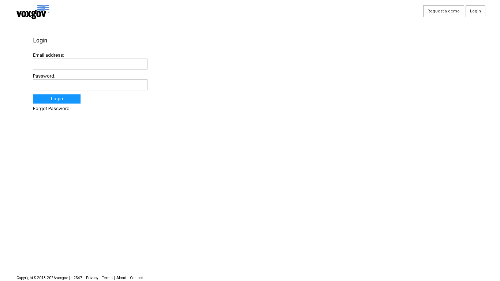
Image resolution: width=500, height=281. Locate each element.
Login (57, 98)
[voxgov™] (116, 11)
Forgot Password (51, 108)
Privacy (92, 278)
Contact (136, 278)
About (121, 278)
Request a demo (444, 11)
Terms (107, 278)
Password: (44, 76)
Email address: (48, 55)
